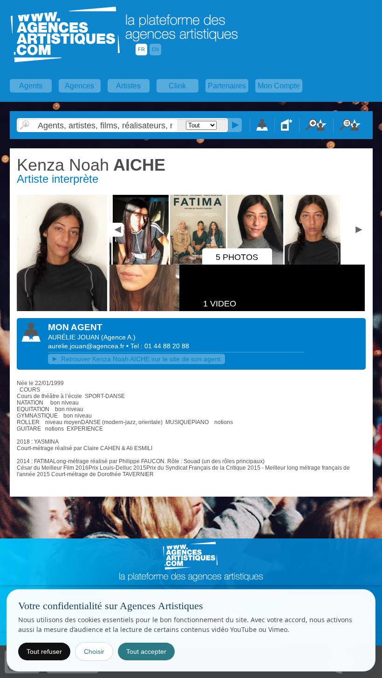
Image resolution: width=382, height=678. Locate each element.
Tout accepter (146, 651)
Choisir (94, 651)
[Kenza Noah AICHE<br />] (138, 262)
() (118, 337)
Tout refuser (44, 651)
